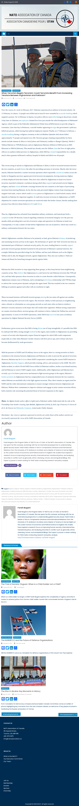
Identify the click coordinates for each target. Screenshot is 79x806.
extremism (5, 494)
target (54, 127)
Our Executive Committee (13, 759)
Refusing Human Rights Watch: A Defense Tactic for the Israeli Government (12, 714)
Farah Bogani (6, 91)
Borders (29, 491)
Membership (8, 783)
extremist (12, 494)
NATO (47, 496)
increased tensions (29, 494)
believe (20, 273)
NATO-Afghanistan (56, 496)
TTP (26, 502)
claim (56, 148)
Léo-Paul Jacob (7, 637)
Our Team (7, 761)
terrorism (5, 502)
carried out (60, 173)
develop (48, 280)
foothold (32, 332)
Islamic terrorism (65, 494)
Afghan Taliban (19, 489)
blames (23, 169)
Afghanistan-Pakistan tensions (12, 491)
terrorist (11, 502)
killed (54, 117)
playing (43, 297)
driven (40, 328)
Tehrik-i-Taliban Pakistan (46, 499)
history (62, 238)
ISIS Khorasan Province (46, 494)
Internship (7, 791)
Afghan (11, 489)
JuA (15, 496)
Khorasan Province (23, 496)
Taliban (35, 499)
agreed (10, 373)
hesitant (24, 359)
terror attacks (66, 499)
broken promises (8, 377)
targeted (49, 183)
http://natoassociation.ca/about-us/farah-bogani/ (36, 538)
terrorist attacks (19, 502)
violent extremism (34, 502)
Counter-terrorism (52, 491)
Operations (16, 91)
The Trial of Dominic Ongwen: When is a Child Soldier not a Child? (31, 584)
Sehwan (29, 499)
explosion (24, 120)
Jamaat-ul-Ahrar (7, 496)
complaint (5, 218)
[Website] (19, 465)
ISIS (37, 494)
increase (34, 193)
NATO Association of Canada (23, 694)
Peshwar (23, 499)
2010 (32, 204)
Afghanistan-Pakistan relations (62, 489)
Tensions (59, 499)
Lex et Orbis (16, 581)
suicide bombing (66, 113)
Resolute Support (17, 363)
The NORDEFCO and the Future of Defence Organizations (27, 640)
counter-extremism (38, 491)
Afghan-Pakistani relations (34, 489)
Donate (6, 786)
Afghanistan (47, 489)
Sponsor (6, 788)
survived (53, 315)
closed (18, 187)
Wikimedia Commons (23, 408)
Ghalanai (19, 494)
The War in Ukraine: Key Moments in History (20, 691)
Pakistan (10, 499)
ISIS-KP (57, 494)
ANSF (24, 491)
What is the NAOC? (10, 756)
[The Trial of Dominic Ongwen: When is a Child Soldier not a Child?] (39, 564)
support (70, 245)
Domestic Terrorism (65, 491)
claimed (53, 152)
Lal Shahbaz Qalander (37, 496)
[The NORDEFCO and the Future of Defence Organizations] (39, 620)
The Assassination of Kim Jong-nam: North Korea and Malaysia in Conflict (68, 715)
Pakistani (17, 499)
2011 (39, 204)
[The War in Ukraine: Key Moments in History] (39, 671)
